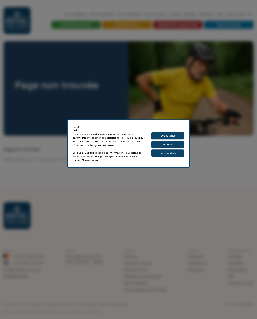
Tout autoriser (168, 135)
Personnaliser (168, 153)
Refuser (168, 144)
